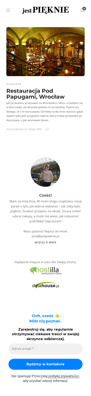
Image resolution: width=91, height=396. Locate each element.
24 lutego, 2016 (33, 129)
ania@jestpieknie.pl (45, 236)
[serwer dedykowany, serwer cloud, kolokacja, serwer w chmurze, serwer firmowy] (46, 270)
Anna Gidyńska (14, 129)
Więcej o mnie (46, 242)
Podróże (13, 84)
